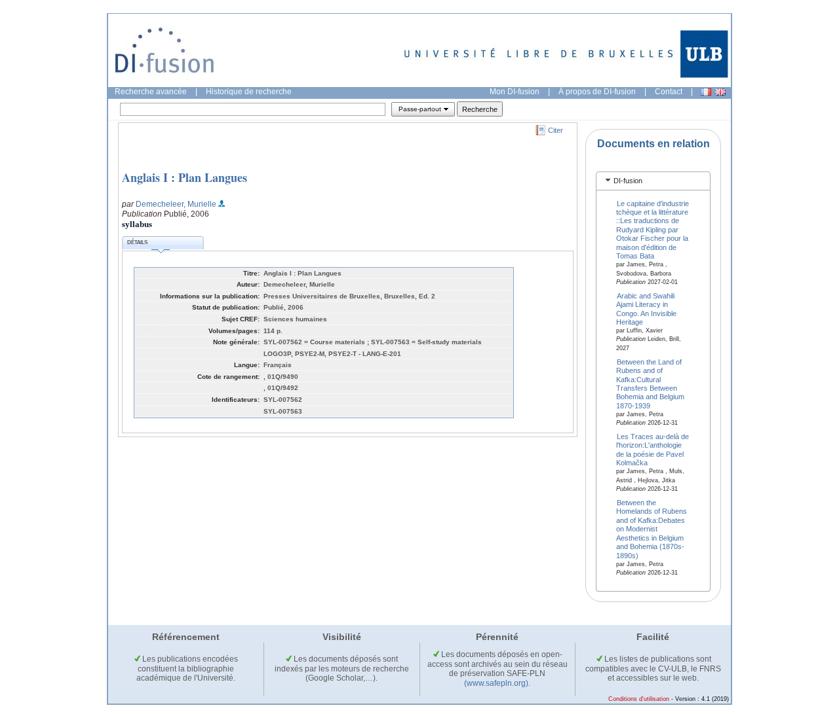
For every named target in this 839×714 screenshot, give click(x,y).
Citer (555, 130)
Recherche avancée (151, 91)
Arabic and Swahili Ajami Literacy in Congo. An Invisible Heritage (646, 308)
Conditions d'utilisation (638, 699)
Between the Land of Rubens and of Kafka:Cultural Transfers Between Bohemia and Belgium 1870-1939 (650, 383)
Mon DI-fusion (514, 91)
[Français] (706, 92)
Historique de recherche (249, 91)
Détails (137, 242)
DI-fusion (628, 181)
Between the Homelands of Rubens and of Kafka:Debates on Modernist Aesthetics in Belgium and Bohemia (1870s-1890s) (651, 529)
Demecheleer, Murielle (176, 204)
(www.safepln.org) (496, 683)
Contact (668, 91)
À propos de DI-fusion (597, 91)
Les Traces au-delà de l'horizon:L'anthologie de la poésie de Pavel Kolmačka (653, 450)
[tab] (653, 180)
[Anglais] (720, 92)
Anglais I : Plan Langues (184, 177)
